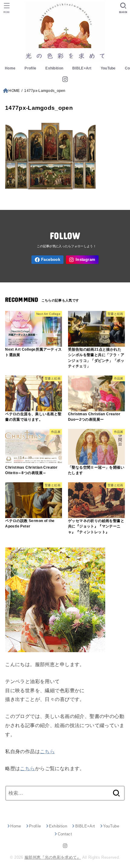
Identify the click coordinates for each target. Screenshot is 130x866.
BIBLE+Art (82, 68)
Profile (30, 68)
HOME (14, 91)
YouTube (108, 68)
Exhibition (54, 68)
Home (10, 68)
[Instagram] (65, 79)
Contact (65, 834)
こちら (47, 751)
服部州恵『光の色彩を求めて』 (52, 857)
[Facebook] (47, 259)
